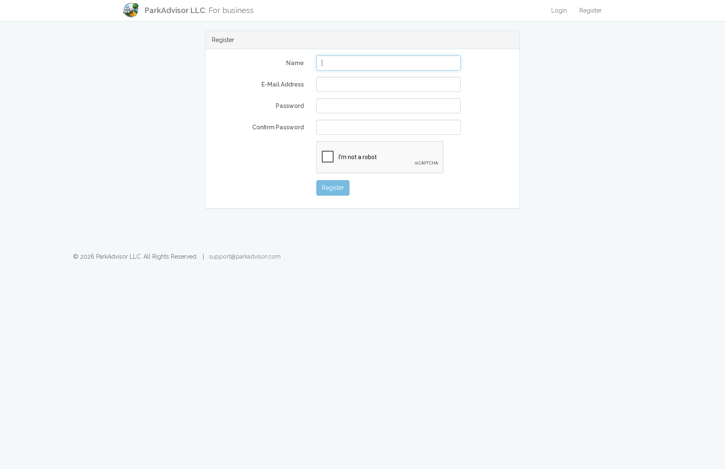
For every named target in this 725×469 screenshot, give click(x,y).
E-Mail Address (282, 84)
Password (290, 105)
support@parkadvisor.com (245, 256)
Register (590, 10)
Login (559, 10)
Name (295, 63)
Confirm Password (278, 127)
